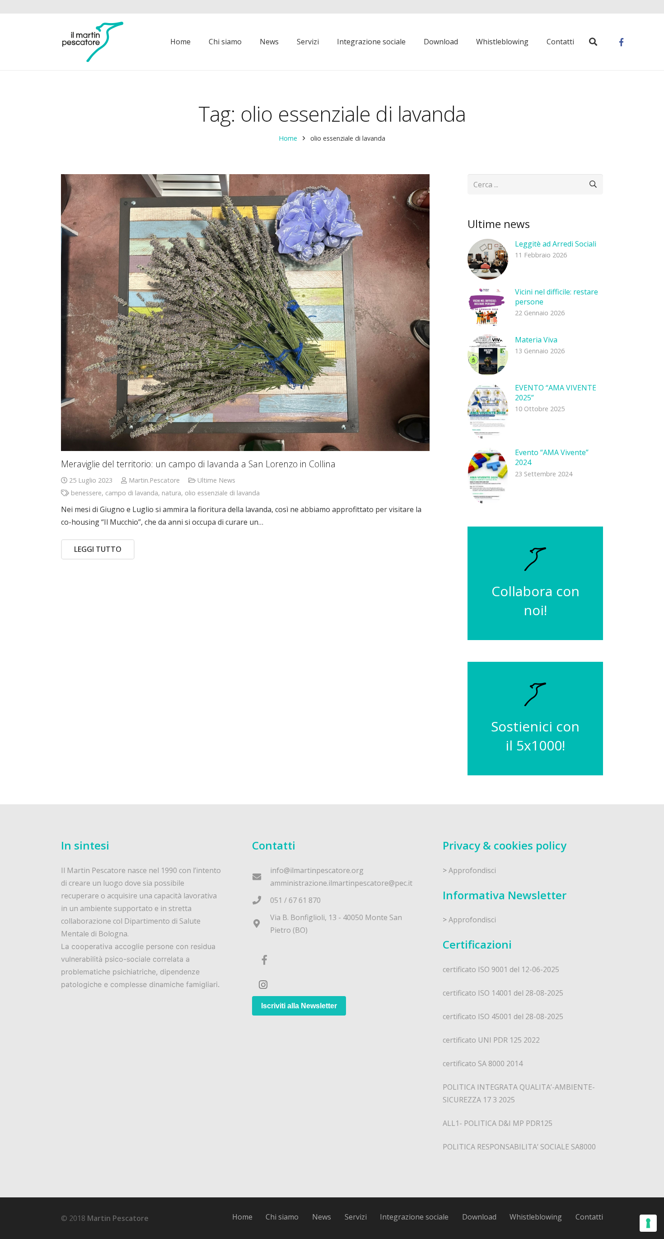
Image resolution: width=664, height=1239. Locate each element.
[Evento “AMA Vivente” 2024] (488, 476)
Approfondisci (472, 870)
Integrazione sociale (414, 1217)
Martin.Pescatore (154, 480)
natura (171, 493)
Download (479, 1217)
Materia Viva (536, 340)
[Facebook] (621, 42)
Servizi (356, 1217)
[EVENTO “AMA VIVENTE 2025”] (488, 411)
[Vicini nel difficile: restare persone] (488, 307)
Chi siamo (282, 1217)
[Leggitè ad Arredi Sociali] (488, 259)
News (321, 1217)
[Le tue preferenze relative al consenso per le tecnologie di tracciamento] (648, 1223)
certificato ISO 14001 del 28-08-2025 (503, 993)
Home (288, 138)
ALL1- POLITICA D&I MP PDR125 (497, 1123)
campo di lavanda (131, 493)
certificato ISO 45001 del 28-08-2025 (503, 1016)
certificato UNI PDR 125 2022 (491, 1040)
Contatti (589, 1217)
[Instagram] (263, 984)
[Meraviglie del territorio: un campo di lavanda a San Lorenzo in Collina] (245, 312)
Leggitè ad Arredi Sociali (555, 244)
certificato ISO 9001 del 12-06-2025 (501, 969)
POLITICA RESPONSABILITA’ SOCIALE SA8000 (519, 1147)
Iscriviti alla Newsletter (299, 1006)
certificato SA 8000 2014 (483, 1063)
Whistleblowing (536, 1217)
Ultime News (216, 480)
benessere (86, 493)
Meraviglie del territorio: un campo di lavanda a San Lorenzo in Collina (198, 464)
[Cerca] (593, 42)
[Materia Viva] (488, 355)
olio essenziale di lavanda (222, 493)
